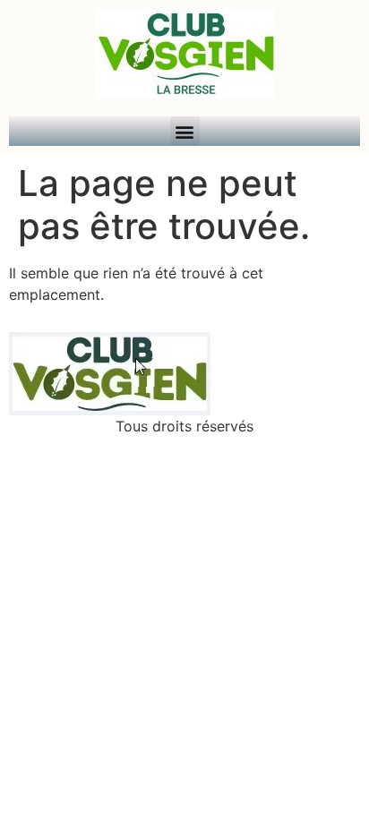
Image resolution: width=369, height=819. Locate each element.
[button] (185, 131)
